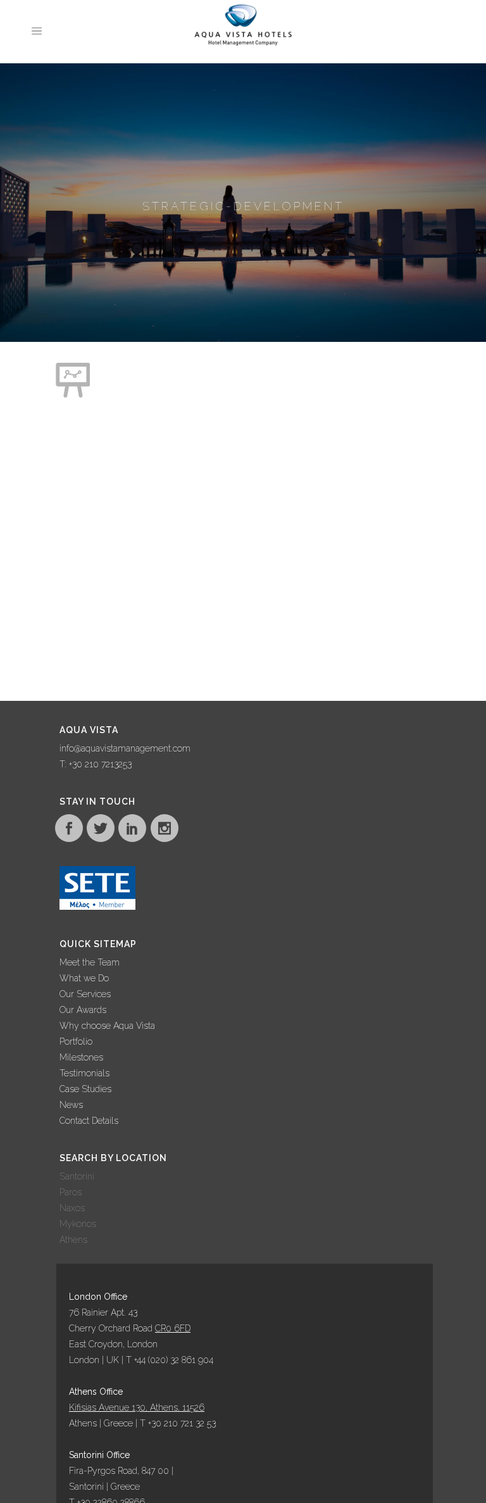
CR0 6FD (172, 1328)
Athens (73, 1240)
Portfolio (75, 1041)
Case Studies (85, 1089)
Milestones (81, 1057)
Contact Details (88, 1121)
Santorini (76, 1176)
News (71, 1105)
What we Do (84, 978)
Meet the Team (89, 962)
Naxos (72, 1208)
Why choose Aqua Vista (107, 1026)
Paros (70, 1192)
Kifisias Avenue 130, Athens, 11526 (136, 1407)
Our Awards (82, 1010)
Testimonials (84, 1073)
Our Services (85, 994)
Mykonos (77, 1224)
